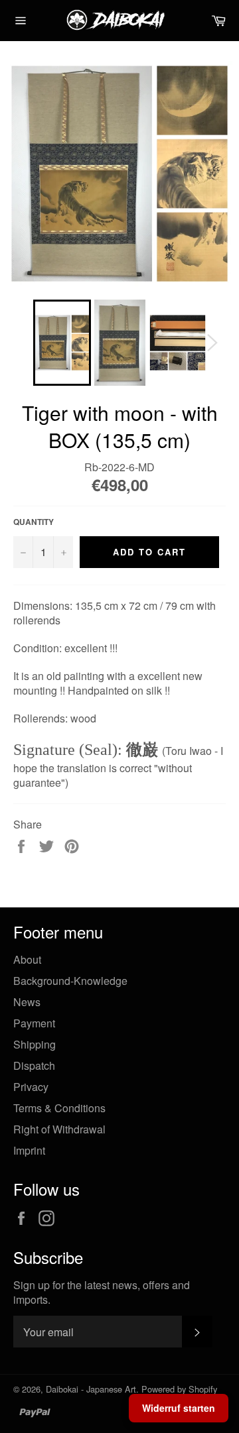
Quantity (33, 522)
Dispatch (34, 1065)
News (26, 1001)
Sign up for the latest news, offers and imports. (101, 1292)
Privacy (30, 1086)
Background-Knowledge (70, 980)
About (27, 959)
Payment (34, 1023)
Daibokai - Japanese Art (91, 1389)
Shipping (34, 1044)
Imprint (29, 1150)
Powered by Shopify (179, 1389)
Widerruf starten (178, 1407)
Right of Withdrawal (59, 1129)
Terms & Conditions (59, 1108)
